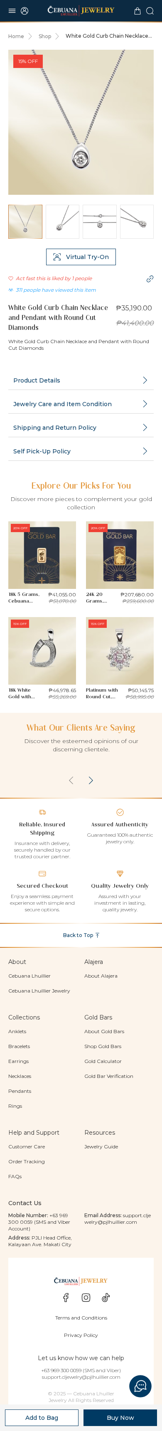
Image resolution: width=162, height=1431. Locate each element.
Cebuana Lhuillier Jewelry (39, 991)
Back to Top (78, 935)
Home (16, 36)
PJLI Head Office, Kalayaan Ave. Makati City (40, 1241)
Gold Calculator (103, 1061)
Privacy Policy (81, 1335)
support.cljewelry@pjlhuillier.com (117, 1218)
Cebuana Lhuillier (29, 976)
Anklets (17, 1031)
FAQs (15, 1176)
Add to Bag (41, 1417)
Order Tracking (26, 1161)
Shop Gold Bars (102, 1046)
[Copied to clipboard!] (150, 279)
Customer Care (26, 1146)
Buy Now (120, 1417)
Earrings (18, 1061)
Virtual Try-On (87, 257)
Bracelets (19, 1046)
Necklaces (19, 1076)
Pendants (19, 1091)
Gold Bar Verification (108, 1076)
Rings (15, 1106)
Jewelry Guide (101, 1146)
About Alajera (101, 976)
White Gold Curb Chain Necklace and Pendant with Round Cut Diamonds (107, 36)
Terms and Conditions (81, 1318)
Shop (45, 36)
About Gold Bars (104, 1031)
